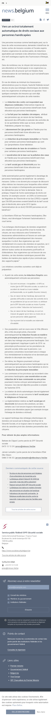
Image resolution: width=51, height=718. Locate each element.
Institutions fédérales (18, 602)
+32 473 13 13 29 (11, 565)
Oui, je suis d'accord (20, 712)
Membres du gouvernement (20, 599)
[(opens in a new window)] (43, 19)
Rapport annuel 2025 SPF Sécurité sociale (25, 485)
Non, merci (41, 712)
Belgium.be (14, 673)
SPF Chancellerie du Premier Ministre (24, 680)
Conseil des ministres (18, 595)
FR (3, 3)
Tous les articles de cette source (23, 509)
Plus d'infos (17, 705)
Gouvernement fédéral (19, 669)
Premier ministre (16, 666)
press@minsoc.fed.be (25, 446)
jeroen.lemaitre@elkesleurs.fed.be (31, 458)
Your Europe (15, 677)
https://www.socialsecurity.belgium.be (16, 551)
